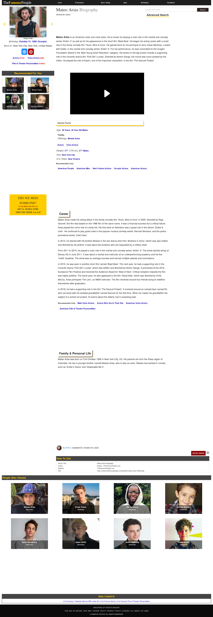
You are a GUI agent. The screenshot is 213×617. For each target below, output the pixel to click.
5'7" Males (84, 150)
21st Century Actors (108, 601)
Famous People (98, 614)
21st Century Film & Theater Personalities (133, 601)
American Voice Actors (136, 303)
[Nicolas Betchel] (40, 101)
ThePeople (17, 2)
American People (66, 168)
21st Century (68, 601)
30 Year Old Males (79, 130)
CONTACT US (128, 611)
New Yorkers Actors (102, 168)
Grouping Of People (102, 607)
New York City (68, 154)
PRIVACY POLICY (114, 611)
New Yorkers (74, 158)
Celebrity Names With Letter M (87, 601)
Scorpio (42, 41)
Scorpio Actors (121, 168)
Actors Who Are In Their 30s (110, 303)
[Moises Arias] (14, 85)
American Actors (139, 168)
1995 (34, 41)
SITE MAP (88, 611)
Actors (16, 57)
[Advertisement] (101, 26)
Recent (116, 607)
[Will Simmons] (14, 101)
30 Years (66, 130)
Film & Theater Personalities (25, 63)
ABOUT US (139, 611)
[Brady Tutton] (40, 85)
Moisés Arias (74, 138)
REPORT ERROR (198, 453)
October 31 (25, 41)
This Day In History (74, 611)
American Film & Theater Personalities (77, 308)
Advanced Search (158, 15)
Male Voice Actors (86, 303)
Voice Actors (34, 57)
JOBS (146, 611)
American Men (83, 168)
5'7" (66, 150)
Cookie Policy (100, 611)
